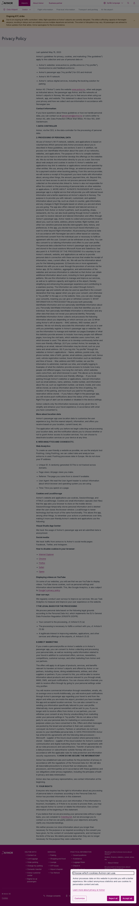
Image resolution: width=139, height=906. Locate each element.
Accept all (127, 898)
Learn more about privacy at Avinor (89, 890)
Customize (80, 898)
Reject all (113, 898)
